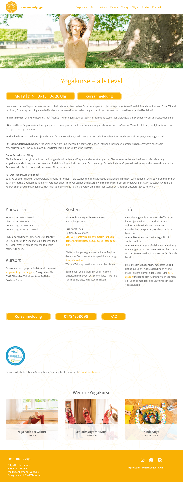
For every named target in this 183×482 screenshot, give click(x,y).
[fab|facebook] (151, 459)
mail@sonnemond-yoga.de (23, 471)
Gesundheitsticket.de (90, 372)
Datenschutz (149, 467)
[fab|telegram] (159, 459)
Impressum (133, 467)
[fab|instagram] (142, 460)
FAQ (160, 467)
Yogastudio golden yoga (19, 272)
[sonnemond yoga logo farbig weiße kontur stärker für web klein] (11, 7)
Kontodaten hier (74, 260)
